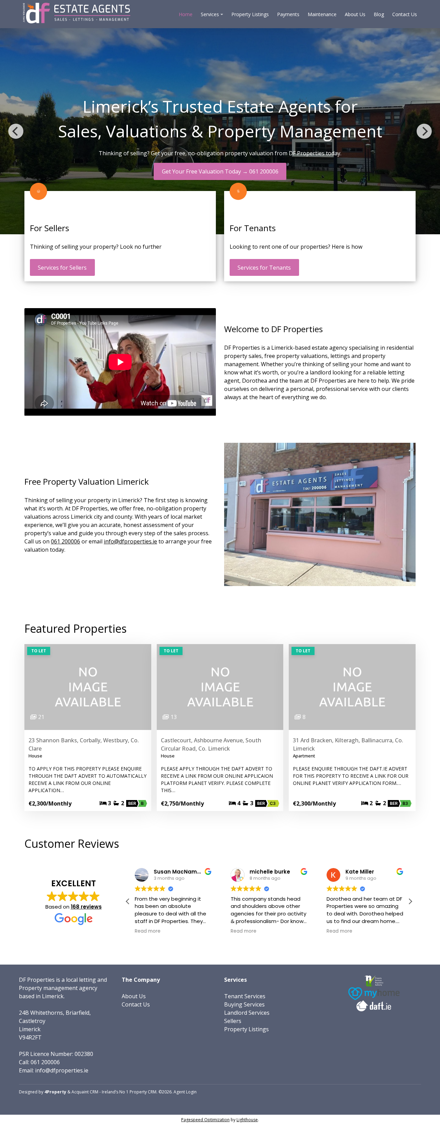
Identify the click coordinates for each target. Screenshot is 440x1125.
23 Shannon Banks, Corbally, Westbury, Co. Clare (84, 744)
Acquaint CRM (85, 1092)
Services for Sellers (62, 267)
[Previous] (15, 131)
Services (210, 14)
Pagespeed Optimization (205, 1120)
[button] (410, 901)
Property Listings (250, 14)
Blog (379, 14)
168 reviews (86, 906)
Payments (288, 14)
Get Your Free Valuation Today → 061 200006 (220, 171)
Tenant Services (244, 996)
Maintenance (322, 14)
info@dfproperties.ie (130, 541)
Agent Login (185, 1092)
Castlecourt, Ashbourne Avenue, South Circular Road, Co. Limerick (211, 744)
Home (185, 14)
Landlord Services (247, 1012)
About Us (355, 14)
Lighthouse (247, 1120)
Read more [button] (148, 931)
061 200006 (65, 541)
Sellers (232, 1021)
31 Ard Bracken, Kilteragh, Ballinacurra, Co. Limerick (348, 744)
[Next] (424, 131)
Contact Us (404, 14)
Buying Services (244, 1004)
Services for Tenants (264, 267)
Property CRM (143, 1092)
